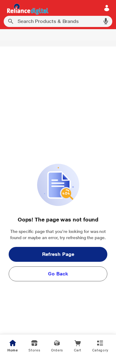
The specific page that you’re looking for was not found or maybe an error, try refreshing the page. (58, 234)
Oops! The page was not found (58, 219)
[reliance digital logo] (26, 8)
